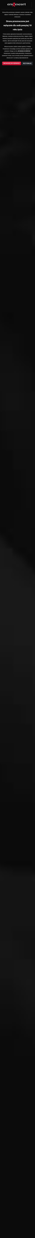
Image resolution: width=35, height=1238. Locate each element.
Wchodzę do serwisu (11, 63)
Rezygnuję (27, 63)
